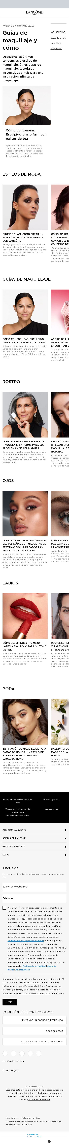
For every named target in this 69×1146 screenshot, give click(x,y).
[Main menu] (8, 1141)
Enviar (9, 1002)
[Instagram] (13, 1053)
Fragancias (56, 49)
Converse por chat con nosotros (42, 1042)
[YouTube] (30, 1053)
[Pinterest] (38, 1053)
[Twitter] (22, 1053)
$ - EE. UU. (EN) (10, 1071)
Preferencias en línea (30, 1118)
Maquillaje (56, 43)
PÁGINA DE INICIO (12, 26)
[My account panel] (34, 1141)
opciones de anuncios (49, 1096)
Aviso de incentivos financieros (34, 993)
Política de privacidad (34, 966)
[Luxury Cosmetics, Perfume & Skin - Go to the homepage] (34, 12)
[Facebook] (5, 1053)
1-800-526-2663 (54, 1031)
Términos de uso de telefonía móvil (26, 941)
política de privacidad (38, 1099)
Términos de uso (31, 982)
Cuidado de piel (59, 38)
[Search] (21, 1141)
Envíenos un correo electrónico (42, 1020)
